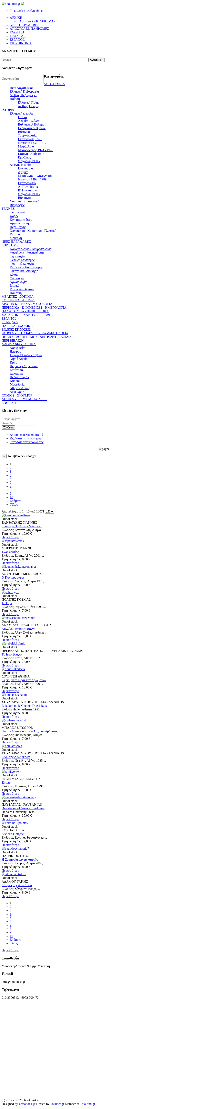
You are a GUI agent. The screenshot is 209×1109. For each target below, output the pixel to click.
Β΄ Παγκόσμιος (28, 190)
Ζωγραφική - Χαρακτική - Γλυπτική (33, 230)
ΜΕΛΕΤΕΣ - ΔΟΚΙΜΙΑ (18, 296)
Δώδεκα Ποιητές (12, 834)
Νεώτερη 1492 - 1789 (32, 179)
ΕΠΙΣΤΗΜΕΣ (11, 245)
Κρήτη (14, 362)
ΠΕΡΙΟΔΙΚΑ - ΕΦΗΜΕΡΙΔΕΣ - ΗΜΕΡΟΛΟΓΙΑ (34, 307)
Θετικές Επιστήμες (22, 260)
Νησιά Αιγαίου (19, 359)
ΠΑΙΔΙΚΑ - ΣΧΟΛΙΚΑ (17, 326)
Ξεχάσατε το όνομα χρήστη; (28, 438)
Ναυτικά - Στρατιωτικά (24, 201)
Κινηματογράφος (21, 219)
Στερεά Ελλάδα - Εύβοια (26, 355)
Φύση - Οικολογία (22, 263)
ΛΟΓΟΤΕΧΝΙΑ (54, 84)
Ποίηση (15, 99)
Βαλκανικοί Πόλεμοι (31, 124)
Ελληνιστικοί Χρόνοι (32, 128)
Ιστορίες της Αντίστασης (17, 885)
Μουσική (16, 238)
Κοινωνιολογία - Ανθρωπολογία (30, 249)
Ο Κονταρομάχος (13, 577)
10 (11, 497)
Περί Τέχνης (18, 227)
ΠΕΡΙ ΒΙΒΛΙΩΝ (13, 340)
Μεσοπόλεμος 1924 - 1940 (35, 150)
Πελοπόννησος (19, 377)
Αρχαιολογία (18, 282)
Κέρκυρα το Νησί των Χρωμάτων (24, 680)
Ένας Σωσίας (10, 552)
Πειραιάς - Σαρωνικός (24, 366)
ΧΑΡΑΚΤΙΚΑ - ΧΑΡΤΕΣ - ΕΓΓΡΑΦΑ (27, 315)
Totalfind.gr (87, 1104)
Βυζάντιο (24, 131)
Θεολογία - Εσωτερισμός (26, 267)
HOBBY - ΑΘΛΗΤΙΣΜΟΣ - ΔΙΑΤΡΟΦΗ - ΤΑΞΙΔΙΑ (37, 337)
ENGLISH (9, 402)
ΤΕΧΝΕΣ (8, 208)
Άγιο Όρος (17, 391)
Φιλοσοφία (17, 278)
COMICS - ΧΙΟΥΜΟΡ (17, 395)
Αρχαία (23, 172)
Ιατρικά (14, 285)
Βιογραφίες (17, 205)
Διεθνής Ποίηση (28, 106)
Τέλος (14, 504)
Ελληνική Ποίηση (29, 102)
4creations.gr (27, 1104)
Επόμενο (15, 501)
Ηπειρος (15, 351)
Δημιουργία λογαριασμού (26, 434)
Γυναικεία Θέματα (22, 289)
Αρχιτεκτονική (19, 223)
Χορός (14, 216)
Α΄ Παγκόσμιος (28, 186)
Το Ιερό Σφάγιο (12, 654)
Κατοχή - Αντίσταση (31, 153)
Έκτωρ (6, 782)
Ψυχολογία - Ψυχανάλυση (27, 252)
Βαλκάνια (24, 197)
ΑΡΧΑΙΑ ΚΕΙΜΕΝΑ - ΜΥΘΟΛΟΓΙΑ (27, 304)
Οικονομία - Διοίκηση (24, 271)
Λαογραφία (17, 348)
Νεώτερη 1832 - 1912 (32, 142)
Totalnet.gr (57, 1104)
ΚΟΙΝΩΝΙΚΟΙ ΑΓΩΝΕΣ (18, 300)
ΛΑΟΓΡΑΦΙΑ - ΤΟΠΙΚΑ (19, 344)
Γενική (22, 117)
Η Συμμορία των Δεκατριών (20, 859)
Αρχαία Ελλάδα (28, 120)
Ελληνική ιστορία (21, 113)
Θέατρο (15, 234)
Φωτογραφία (18, 212)
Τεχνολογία (17, 256)
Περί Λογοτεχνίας (21, 88)
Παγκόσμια (25, 168)
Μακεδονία (17, 384)
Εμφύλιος (24, 157)
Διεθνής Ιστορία (20, 164)
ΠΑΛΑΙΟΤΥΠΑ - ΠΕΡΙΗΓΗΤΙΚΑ (25, 311)
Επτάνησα (16, 369)
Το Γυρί (7, 603)
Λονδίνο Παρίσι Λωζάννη (18, 628)
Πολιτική (16, 293)
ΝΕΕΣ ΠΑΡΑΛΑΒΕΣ (16, 241)
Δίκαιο (14, 274)
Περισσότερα (10, 537)
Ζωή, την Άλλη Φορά (16, 757)
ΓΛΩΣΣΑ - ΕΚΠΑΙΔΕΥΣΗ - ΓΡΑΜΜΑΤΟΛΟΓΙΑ (35, 333)
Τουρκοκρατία (27, 135)
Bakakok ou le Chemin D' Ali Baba (25, 705)
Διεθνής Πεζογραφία (23, 95)
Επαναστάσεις (27, 183)
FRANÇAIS (10, 322)
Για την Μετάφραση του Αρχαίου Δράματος (30, 731)
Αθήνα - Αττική (20, 388)
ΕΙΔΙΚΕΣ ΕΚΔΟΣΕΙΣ (16, 329)
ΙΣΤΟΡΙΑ (8, 109)
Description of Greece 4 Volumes (23, 808)
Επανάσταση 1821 (30, 139)
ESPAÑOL (9, 318)
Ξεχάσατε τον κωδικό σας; (27, 442)
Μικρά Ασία (26, 146)
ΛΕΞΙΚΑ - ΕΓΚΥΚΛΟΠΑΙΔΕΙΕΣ (24, 399)
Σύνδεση (8, 427)
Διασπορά (16, 373)
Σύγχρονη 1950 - (29, 161)
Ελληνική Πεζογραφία (24, 91)
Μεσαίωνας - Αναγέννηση (35, 175)
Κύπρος (15, 380)
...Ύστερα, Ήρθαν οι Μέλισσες (22, 526)
